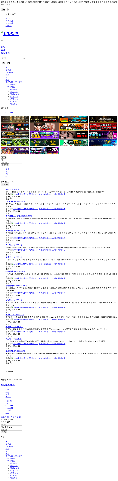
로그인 (8, 18)
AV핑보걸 (14, 97)
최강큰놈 (25, 194)
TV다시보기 (10, 446)
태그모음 (9, 112)
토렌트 (8, 444)
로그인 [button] (4, 417)
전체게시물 (60, 194)
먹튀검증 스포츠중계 (14, 456)
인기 (7, 174)
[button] (8, 397)
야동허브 (14, 104)
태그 (3, 160)
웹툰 (7, 449)
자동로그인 (8, 419)
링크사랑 (14, 89)
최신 (7, 172)
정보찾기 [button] (18, 417)
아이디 (6, 422)
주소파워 (14, 92)
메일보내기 (43, 194)
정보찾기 (9, 23)
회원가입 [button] (11, 417)
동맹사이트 (10, 461)
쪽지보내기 (33, 194)
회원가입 (9, 21)
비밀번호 (6, 427)
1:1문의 (9, 26)
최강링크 (5, 53)
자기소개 (52, 194)
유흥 (7, 454)
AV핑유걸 (14, 101)
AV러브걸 (14, 99)
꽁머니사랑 (14, 94)
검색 (7, 169)
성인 (7, 451)
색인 (7, 176)
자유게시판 (10, 458)
